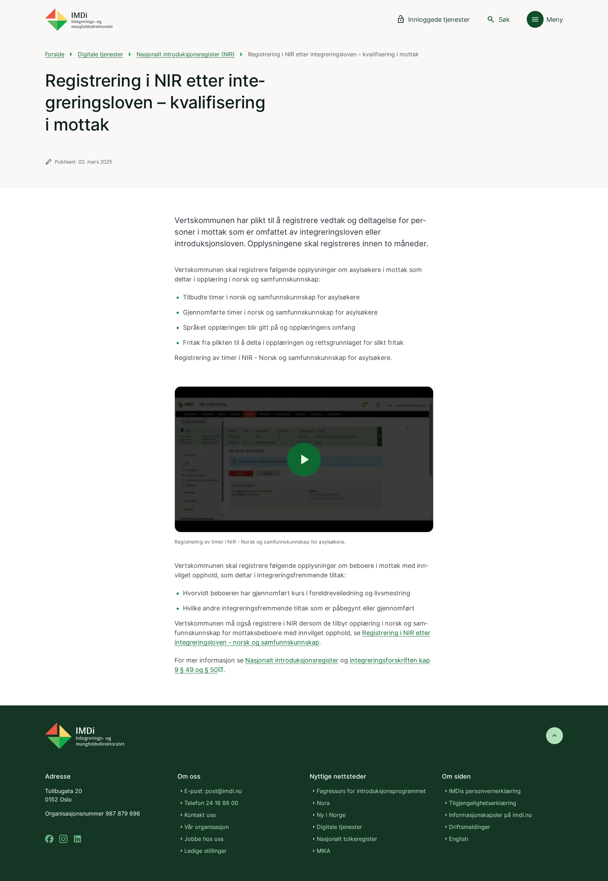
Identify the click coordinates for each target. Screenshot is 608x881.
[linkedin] (77, 839)
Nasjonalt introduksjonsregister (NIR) (186, 54)
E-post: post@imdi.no (213, 790)
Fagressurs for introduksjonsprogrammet (371, 790)
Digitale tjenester (100, 54)
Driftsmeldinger (469, 826)
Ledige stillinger (205, 850)
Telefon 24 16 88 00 (211, 802)
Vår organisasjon (206, 826)
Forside (54, 54)
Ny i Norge (331, 814)
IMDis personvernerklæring (485, 790)
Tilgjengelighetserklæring (482, 802)
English (458, 838)
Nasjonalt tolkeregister (347, 838)
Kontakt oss (200, 814)
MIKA (323, 850)
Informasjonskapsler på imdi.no (490, 814)
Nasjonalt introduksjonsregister (291, 660)
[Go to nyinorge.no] (84, 735)
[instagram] (63, 839)
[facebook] (49, 839)
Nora (323, 802)
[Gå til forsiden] (79, 19)
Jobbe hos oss (203, 838)
